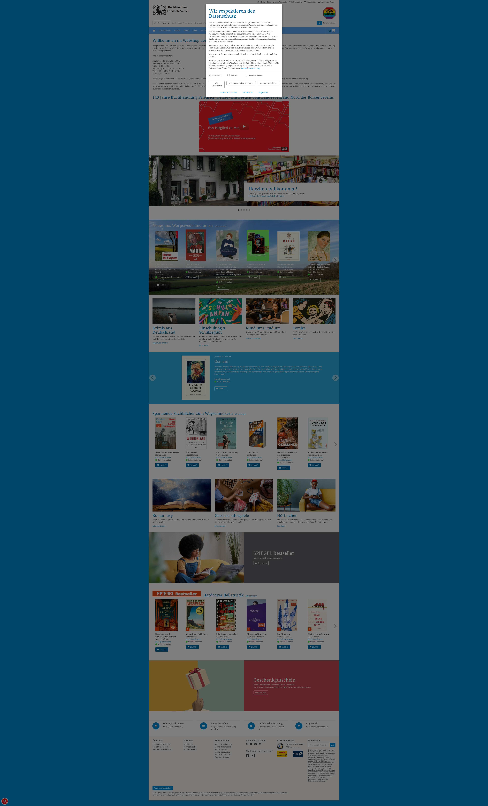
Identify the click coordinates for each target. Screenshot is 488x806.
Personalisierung (255, 75)
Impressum (263, 93)
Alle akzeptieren (217, 84)
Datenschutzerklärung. (250, 68)
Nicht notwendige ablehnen (241, 83)
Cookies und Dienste (228, 93)
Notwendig (217, 75)
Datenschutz (248, 93)
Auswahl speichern (268, 83)
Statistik (234, 75)
